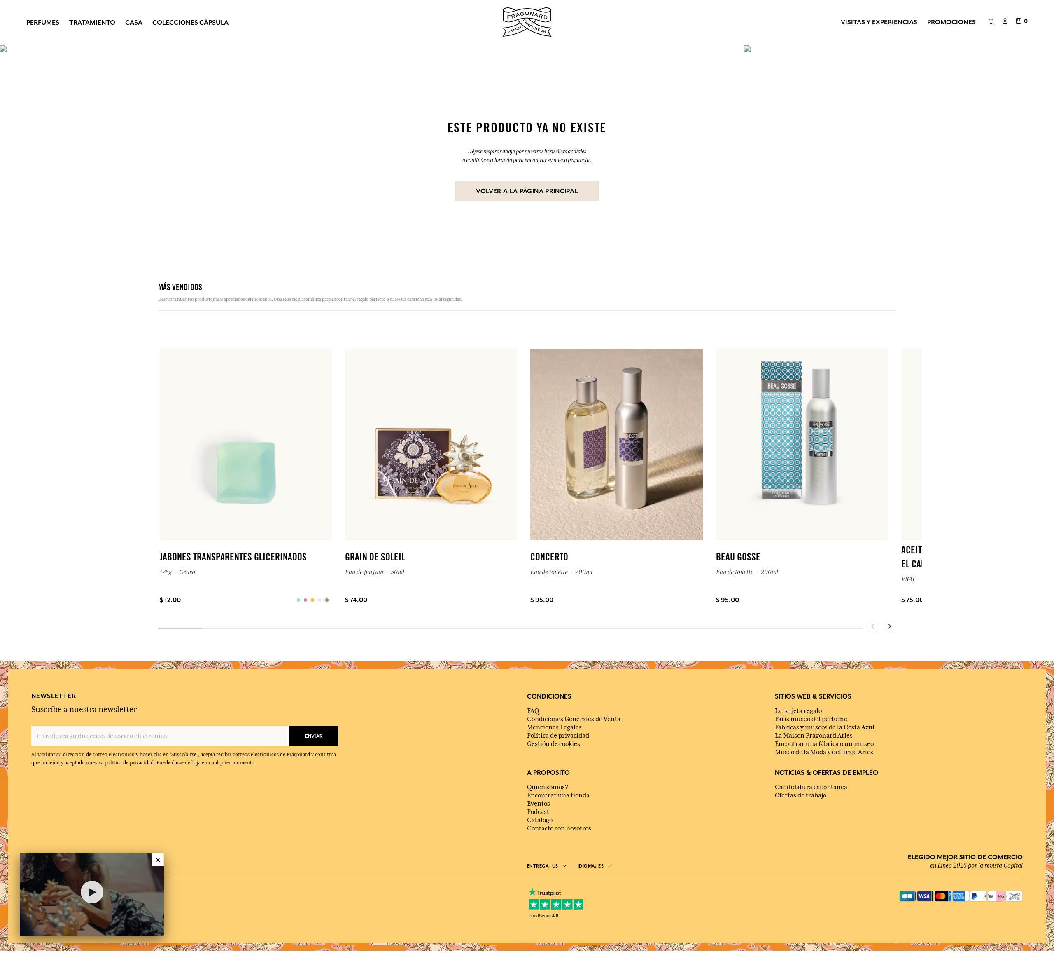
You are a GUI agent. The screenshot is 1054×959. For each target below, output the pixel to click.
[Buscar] (991, 22)
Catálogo (540, 820)
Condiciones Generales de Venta (573, 719)
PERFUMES (42, 22)
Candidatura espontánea (811, 787)
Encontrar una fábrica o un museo (824, 744)
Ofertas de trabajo (800, 795)
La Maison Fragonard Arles (814, 735)
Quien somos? (547, 787)
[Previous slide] (872, 626)
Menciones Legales (554, 727)
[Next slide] (889, 626)
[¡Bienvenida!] (527, 21)
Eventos (538, 803)
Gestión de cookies (553, 744)
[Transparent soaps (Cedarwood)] (298, 600)
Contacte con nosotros (559, 828)
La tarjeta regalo (798, 711)
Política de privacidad (558, 735)
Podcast (538, 812)
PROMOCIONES (951, 22)
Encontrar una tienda (558, 795)
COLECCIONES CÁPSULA (190, 22)
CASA (133, 22)
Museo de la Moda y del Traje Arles (824, 752)
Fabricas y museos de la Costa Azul (824, 727)
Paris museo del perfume (811, 719)
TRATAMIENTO (92, 22)
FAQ (533, 711)
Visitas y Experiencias (879, 22)
